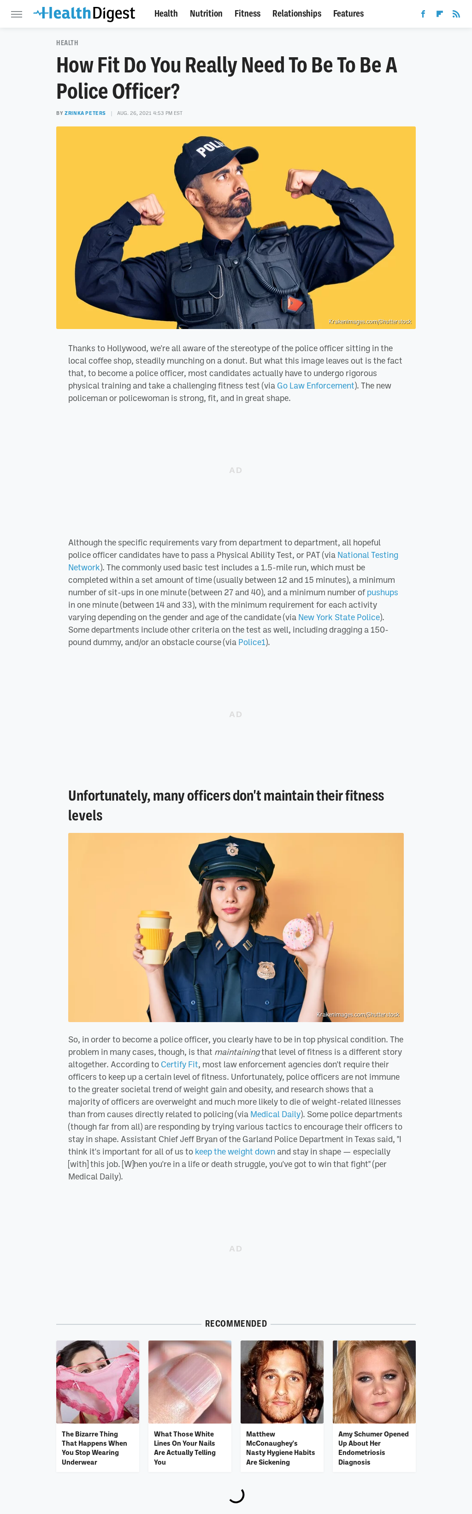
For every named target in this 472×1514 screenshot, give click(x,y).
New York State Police (339, 617)
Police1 (252, 642)
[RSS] (456, 15)
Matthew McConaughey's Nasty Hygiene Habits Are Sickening (280, 1447)
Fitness (247, 13)
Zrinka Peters (85, 113)
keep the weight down (235, 1151)
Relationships (296, 13)
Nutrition (206, 13)
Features (348, 13)
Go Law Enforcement (315, 385)
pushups (382, 592)
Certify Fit (179, 1064)
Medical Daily (275, 1114)
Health (166, 13)
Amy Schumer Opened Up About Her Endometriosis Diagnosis (373, 1447)
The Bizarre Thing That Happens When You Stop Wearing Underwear (94, 1447)
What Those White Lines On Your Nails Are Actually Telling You (185, 1447)
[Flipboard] (439, 15)
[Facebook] (423, 15)
